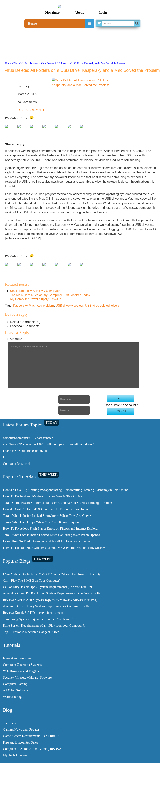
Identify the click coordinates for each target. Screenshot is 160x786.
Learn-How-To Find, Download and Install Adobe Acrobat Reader (47, 541)
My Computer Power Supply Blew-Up (35, 299)
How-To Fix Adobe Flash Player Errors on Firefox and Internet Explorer (50, 528)
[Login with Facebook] (23, 397)
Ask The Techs (150, 780)
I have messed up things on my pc (25, 450)
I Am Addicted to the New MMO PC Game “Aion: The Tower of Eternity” (52, 574)
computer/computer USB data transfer (28, 438)
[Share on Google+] (35, 130)
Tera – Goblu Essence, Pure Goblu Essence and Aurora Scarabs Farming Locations (57, 503)
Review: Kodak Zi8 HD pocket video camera (33, 612)
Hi (4, 457)
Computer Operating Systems (22, 664)
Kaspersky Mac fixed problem (33, 305)
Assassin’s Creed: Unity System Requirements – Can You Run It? (46, 606)
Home (32, 23)
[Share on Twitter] (23, 130)
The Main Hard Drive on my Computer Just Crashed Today (50, 295)
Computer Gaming (15, 684)
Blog (15, 63)
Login (103, 12)
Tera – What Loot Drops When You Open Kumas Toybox (41, 522)
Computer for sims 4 (16, 463)
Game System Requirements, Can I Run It (30, 736)
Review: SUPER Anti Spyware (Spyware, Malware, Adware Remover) (50, 600)
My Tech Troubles (29, 63)
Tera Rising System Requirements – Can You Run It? (38, 619)
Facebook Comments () (26, 326)
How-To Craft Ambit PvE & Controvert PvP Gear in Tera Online (46, 509)
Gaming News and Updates (21, 729)
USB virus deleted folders (102, 305)
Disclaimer (52, 12)
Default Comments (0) (25, 322)
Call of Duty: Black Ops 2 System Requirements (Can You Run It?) (47, 587)
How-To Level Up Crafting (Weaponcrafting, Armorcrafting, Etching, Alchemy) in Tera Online (65, 490)
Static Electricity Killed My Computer (35, 290)
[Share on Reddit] (47, 130)
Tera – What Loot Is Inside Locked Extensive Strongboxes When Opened (51, 535)
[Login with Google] (23, 410)
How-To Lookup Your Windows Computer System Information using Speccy (54, 547)
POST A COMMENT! (31, 110)
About (79, 12)
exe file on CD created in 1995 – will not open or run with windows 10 (49, 444)
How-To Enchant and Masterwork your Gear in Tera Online (42, 496)
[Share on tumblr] (85, 130)
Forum (134, 780)
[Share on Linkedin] (73, 130)
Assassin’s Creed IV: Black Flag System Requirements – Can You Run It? (51, 593)
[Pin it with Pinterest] (60, 130)
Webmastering (12, 697)
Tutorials (113, 780)
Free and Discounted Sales (20, 742)
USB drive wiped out (69, 305)
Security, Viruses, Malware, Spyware (27, 677)
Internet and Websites (17, 658)
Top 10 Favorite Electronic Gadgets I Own (31, 632)
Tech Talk (9, 723)
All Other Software (15, 690)
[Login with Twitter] (23, 403)
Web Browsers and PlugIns (21, 671)
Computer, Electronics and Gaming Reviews (32, 749)
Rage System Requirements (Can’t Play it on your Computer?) (44, 625)
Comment (15, 339)
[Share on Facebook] (10, 130)
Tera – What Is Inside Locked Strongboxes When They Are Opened (47, 515)
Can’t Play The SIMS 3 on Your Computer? (32, 580)
